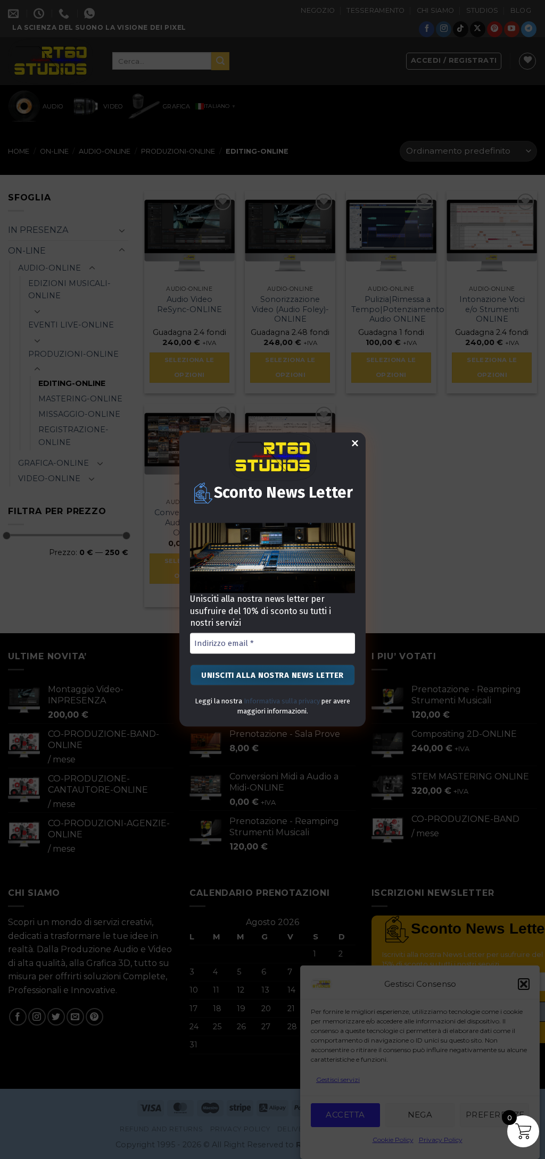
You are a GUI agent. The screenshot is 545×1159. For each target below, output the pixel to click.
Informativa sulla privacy (282, 701)
